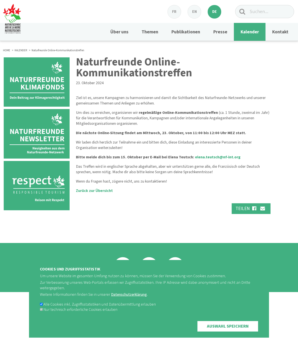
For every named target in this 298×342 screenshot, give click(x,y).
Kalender (249, 32)
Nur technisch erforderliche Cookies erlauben (80, 309)
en (194, 11)
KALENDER (21, 50)
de (214, 11)
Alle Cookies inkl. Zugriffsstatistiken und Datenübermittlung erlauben (99, 304)
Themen (150, 32)
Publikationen (185, 32)
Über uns (119, 32)
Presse (220, 32)
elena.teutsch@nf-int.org (217, 157)
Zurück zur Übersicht (94, 190)
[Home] (12, 17)
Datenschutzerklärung (129, 294)
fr (174, 11)
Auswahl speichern (228, 326)
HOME (6, 50)
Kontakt (280, 32)
